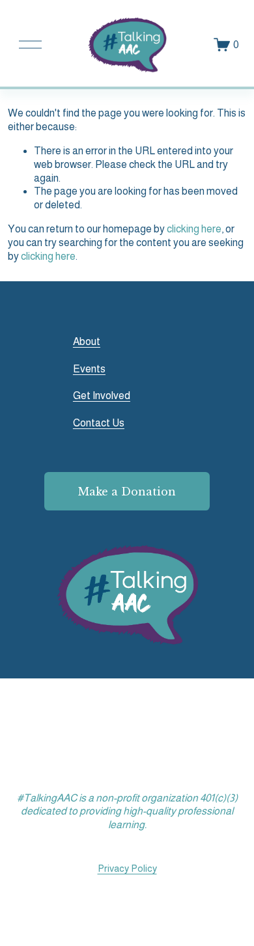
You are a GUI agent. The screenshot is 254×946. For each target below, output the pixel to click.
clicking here (194, 228)
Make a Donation (127, 491)
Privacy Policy (127, 868)
